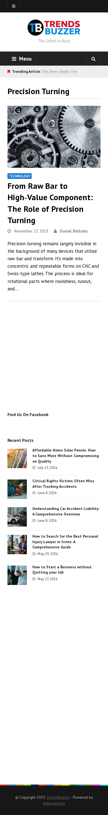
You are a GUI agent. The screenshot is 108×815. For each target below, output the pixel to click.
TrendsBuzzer (58, 797)
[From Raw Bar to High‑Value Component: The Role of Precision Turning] (53, 137)
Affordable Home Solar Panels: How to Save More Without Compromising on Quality (65, 455)
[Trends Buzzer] (54, 32)
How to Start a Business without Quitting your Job (62, 569)
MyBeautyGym (54, 803)
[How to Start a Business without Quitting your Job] (17, 575)
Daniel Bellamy (74, 231)
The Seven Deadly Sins (59, 71)
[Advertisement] (54, 362)
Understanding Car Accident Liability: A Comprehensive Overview (65, 511)
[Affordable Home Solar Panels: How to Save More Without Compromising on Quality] (17, 458)
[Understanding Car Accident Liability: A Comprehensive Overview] (17, 517)
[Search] (94, 59)
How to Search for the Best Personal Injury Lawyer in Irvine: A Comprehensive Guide (65, 542)
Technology (19, 176)
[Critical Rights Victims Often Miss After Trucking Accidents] (17, 489)
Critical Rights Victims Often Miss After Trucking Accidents (63, 483)
